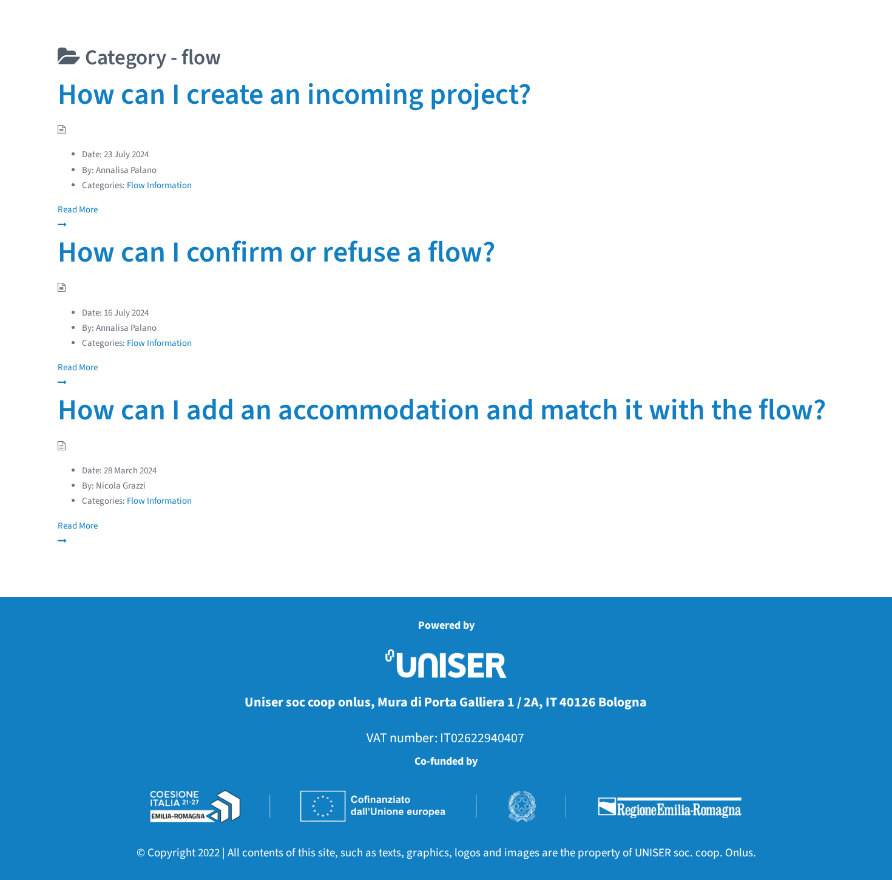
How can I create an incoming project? (294, 94)
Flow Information (159, 185)
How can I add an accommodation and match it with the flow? (442, 410)
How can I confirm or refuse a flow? (276, 252)
